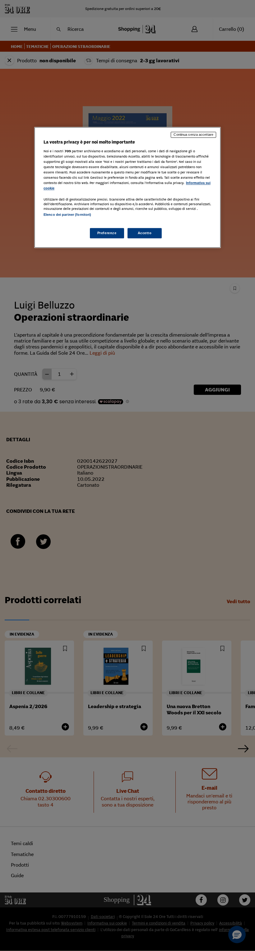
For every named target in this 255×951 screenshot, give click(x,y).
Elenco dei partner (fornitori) (67, 215)
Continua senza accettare (193, 134)
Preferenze (107, 233)
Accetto (145, 233)
